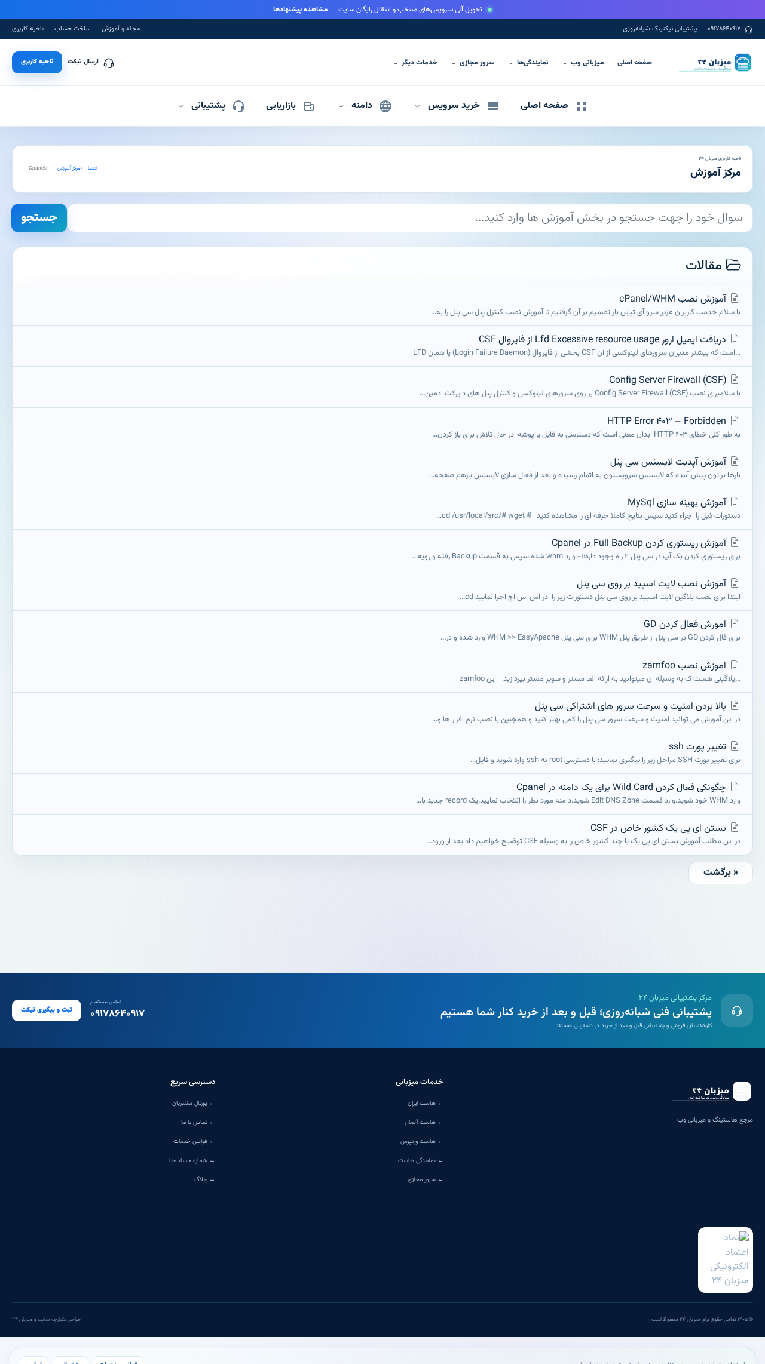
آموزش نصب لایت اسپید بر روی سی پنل (600, 590)
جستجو (39, 218)
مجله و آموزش (121, 29)
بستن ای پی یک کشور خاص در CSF (583, 834)
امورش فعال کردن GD (590, 631)
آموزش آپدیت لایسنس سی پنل (584, 468)
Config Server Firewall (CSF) (580, 386)
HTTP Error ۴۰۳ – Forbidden (586, 427)
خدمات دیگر (415, 62)
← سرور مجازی (425, 1179)
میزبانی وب (583, 62)
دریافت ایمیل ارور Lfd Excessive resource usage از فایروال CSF (576, 346)
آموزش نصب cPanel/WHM (585, 305)
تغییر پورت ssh (605, 753)
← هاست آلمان (424, 1122)
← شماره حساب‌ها (192, 1160)
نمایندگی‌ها (528, 62)
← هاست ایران (425, 1103)
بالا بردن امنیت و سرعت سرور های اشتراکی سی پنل (586, 712)
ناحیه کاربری (28, 29)
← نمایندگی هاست (420, 1160)
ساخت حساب (72, 29)
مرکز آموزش (69, 169)
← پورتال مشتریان (193, 1103)
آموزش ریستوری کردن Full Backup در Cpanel (576, 549)
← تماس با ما (198, 1122)
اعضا (92, 169)
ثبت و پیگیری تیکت (46, 1010)
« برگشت (720, 872)
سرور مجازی (473, 62)
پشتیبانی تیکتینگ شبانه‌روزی (660, 29)
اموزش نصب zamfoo (596, 672)
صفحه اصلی (634, 62)
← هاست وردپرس (421, 1141)
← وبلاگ (204, 1179)
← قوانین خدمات (194, 1141)
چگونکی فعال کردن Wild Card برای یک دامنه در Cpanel (578, 794)
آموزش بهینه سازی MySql (588, 509)
